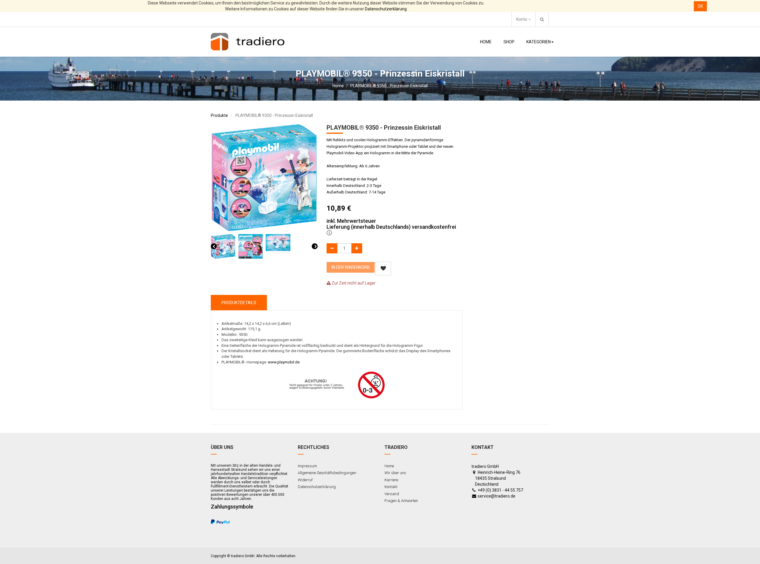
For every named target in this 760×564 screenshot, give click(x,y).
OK (700, 6)
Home (338, 85)
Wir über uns (395, 473)
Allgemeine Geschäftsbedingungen (327, 473)
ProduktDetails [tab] (238, 302)
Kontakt (391, 486)
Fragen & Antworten (401, 500)
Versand (391, 494)
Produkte (219, 115)
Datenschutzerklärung (386, 9)
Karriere (391, 480)
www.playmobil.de (284, 362)
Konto (522, 19)
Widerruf (305, 480)
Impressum (307, 466)
